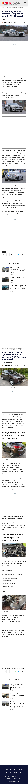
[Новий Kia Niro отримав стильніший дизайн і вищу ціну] (5, 279)
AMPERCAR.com (5, 7)
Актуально (4, 271)
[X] (11, 254)
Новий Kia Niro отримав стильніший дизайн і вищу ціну (18, 279)
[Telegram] (18, 254)
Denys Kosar (7, 22)
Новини (11, 7)
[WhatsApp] (15, 254)
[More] (22, 254)
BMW (8, 251)
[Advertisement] (14, 59)
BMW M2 (12, 251)
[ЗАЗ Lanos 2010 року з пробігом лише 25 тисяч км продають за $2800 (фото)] (5, 269)
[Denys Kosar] (2, 22)
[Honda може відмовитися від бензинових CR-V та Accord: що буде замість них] (5, 287)
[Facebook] (8, 254)
